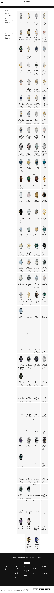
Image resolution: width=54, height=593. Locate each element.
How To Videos (35, 574)
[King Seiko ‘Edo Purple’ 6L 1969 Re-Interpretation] (21, 473)
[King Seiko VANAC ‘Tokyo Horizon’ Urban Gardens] (44, 440)
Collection (8, 15)
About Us (6, 568)
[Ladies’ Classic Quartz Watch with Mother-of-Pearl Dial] (21, 32)
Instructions (34, 572)
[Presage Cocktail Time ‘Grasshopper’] (44, 294)
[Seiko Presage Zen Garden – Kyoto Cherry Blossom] (28, 195)
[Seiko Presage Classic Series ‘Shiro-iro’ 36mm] (44, 211)
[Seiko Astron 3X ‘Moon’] (44, 489)
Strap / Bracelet (7, 33)
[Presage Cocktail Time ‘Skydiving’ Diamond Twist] (21, 294)
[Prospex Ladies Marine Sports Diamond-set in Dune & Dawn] (36, 130)
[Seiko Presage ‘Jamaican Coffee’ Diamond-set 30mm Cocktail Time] (21, 179)
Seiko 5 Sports (16, 574)
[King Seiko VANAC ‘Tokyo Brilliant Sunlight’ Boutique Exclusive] (44, 424)
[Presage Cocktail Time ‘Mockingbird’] (28, 327)
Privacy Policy (25, 575)
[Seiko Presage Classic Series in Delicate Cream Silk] (21, 246)
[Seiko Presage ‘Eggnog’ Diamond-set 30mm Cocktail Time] (44, 179)
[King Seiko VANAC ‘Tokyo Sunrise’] (21, 424)
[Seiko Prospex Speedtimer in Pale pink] (28, 146)
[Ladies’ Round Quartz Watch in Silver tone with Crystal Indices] (28, 82)
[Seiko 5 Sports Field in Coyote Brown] (28, 376)
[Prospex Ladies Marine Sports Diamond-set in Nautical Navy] (21, 130)
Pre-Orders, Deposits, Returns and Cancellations (27, 571)
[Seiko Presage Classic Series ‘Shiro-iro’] (36, 262)
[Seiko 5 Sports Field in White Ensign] (44, 359)
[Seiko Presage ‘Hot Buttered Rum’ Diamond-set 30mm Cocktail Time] (21, 195)
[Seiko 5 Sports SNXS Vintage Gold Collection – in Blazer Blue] (36, 162)
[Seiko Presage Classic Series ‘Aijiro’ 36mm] (28, 211)
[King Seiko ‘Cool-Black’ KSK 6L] (28, 489)
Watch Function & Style (8, 18)
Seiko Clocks (16, 578)
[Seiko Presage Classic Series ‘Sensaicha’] (44, 262)
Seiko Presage (16, 573)
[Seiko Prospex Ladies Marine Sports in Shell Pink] (44, 130)
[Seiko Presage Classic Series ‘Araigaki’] (28, 262)
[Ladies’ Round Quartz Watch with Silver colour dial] (28, 65)
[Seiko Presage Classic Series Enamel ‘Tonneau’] (44, 146)
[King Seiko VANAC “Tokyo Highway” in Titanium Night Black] (36, 440)
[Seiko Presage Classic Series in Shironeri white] (36, 505)
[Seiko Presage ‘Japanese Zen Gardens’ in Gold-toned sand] (28, 246)
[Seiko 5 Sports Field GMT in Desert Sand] (28, 343)
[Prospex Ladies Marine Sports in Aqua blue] (28, 114)
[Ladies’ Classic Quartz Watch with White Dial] (21, 16)
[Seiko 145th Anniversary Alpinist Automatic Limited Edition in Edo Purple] (21, 521)
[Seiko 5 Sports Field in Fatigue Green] (21, 376)
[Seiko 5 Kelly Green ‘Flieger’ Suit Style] (21, 408)
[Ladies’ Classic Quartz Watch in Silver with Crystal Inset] (36, 16)
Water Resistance (7, 38)
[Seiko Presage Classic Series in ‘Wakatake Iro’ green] (44, 505)
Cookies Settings (35, 589)
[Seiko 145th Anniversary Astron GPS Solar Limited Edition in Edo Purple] (36, 359)
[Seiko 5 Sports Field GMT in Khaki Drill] (36, 376)
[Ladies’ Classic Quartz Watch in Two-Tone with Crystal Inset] (44, 16)
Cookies (25, 576)
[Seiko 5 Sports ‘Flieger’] (36, 392)
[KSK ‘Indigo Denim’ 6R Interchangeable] (36, 473)
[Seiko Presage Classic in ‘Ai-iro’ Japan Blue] (21, 162)
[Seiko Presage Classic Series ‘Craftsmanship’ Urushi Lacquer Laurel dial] (28, 505)
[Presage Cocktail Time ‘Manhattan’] (21, 327)
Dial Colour (8, 27)
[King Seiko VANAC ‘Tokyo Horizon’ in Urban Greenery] (21, 457)
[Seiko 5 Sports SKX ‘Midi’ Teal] (21, 392)
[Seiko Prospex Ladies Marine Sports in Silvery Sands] (28, 130)
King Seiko (16, 569)
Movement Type (7, 23)
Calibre (7, 25)
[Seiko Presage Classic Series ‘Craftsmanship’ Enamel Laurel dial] (21, 505)
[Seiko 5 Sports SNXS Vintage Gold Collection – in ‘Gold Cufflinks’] (28, 162)
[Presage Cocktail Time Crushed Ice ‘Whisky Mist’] (36, 179)
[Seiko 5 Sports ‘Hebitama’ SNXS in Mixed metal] (36, 98)
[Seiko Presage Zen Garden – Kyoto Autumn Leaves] (44, 195)
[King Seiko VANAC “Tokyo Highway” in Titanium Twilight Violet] (21, 440)
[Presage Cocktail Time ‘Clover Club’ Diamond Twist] (44, 278)
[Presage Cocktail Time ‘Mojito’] (28, 311)
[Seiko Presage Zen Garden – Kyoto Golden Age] (36, 195)
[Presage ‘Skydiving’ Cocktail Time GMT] (21, 262)
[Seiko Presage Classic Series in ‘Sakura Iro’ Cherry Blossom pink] (28, 521)
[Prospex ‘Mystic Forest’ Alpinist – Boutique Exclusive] (44, 229)
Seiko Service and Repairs (35, 568)
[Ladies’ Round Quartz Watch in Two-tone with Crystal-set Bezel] (28, 49)
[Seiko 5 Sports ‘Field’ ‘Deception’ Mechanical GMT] (36, 343)
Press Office (7, 572)
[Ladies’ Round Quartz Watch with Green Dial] (36, 65)
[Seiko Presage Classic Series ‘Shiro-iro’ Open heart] (21, 278)
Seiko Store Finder (35, 573)
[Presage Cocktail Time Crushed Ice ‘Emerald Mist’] (44, 162)
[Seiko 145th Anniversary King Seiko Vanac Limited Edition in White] (36, 424)
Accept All (47, 589)
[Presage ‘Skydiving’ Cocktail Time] (36, 278)
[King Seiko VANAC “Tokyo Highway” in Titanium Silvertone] (28, 440)
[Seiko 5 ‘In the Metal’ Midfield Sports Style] (28, 392)
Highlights (7, 13)
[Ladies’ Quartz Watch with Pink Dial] (44, 32)
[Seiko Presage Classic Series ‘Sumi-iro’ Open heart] (28, 278)
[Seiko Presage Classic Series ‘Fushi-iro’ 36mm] (36, 211)
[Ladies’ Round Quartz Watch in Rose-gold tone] (21, 82)
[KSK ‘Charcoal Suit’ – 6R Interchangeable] (44, 473)
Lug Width (7, 35)
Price (6, 20)
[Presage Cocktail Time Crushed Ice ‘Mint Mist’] (28, 179)
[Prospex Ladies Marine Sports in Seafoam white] (36, 114)
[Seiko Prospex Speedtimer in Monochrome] (21, 146)
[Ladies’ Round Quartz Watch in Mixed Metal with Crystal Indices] (36, 82)
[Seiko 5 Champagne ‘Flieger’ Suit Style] (44, 392)
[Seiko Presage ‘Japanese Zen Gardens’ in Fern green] (36, 246)
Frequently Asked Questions (35, 570)
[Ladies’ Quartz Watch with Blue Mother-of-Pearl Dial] (44, 49)
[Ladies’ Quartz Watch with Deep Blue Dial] (36, 49)
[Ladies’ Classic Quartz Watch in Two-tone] (28, 16)
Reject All (41, 589)
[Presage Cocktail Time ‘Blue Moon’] (36, 311)
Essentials (16, 577)
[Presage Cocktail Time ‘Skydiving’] (21, 311)
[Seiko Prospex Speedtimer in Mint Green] (36, 146)
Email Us (44, 569)
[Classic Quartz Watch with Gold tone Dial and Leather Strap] (28, 32)
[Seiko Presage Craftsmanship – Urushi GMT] (44, 246)
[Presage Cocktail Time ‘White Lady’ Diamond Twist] (28, 294)
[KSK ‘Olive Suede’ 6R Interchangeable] (21, 489)
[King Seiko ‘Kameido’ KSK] (36, 489)
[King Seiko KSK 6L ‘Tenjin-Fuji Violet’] (36, 457)
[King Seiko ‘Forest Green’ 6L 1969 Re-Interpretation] (28, 473)
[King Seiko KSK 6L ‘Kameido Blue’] (28, 457)
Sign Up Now (27, 562)
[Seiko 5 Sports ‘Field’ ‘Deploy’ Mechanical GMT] (44, 376)
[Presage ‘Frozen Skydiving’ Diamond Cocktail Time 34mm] (21, 229)
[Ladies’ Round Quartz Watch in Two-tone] (44, 65)
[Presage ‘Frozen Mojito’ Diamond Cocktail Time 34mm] (28, 229)
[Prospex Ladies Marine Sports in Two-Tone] (44, 114)
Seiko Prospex (16, 572)
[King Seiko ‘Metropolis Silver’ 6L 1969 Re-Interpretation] (44, 457)
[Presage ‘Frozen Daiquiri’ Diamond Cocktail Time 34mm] (36, 229)
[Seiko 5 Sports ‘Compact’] (44, 98)
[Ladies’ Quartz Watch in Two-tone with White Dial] (36, 32)
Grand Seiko (16, 568)
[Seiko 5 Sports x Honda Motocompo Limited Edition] (44, 343)
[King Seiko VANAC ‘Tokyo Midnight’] (28, 424)
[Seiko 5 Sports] (28, 408)
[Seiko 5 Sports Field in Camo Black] (28, 359)
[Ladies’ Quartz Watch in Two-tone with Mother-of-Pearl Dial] (21, 65)
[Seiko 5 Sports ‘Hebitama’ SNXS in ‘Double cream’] (28, 98)
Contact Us (6, 569)
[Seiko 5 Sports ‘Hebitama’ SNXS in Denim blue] (21, 98)
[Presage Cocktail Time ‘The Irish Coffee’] (36, 294)
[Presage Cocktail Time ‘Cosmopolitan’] (44, 311)
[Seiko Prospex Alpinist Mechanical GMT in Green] (21, 49)
